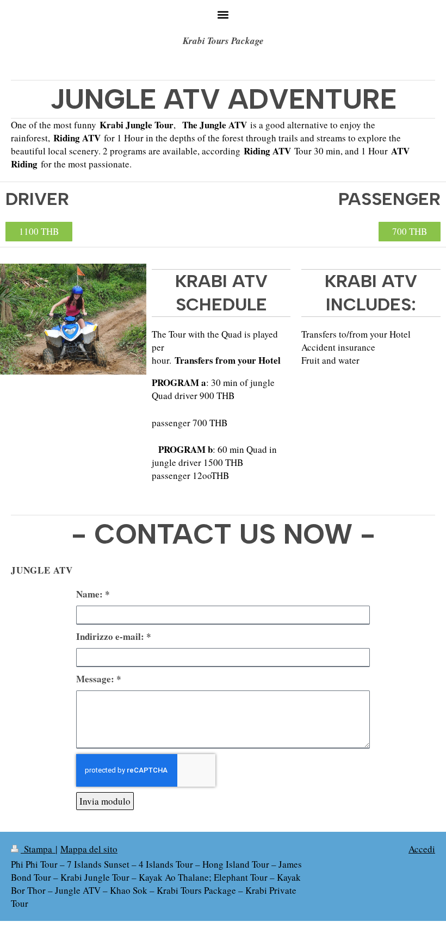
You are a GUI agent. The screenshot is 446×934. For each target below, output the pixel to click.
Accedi (421, 849)
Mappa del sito (88, 849)
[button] (223, 14)
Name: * (93, 594)
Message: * (98, 679)
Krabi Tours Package (223, 40)
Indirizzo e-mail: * (113, 636)
